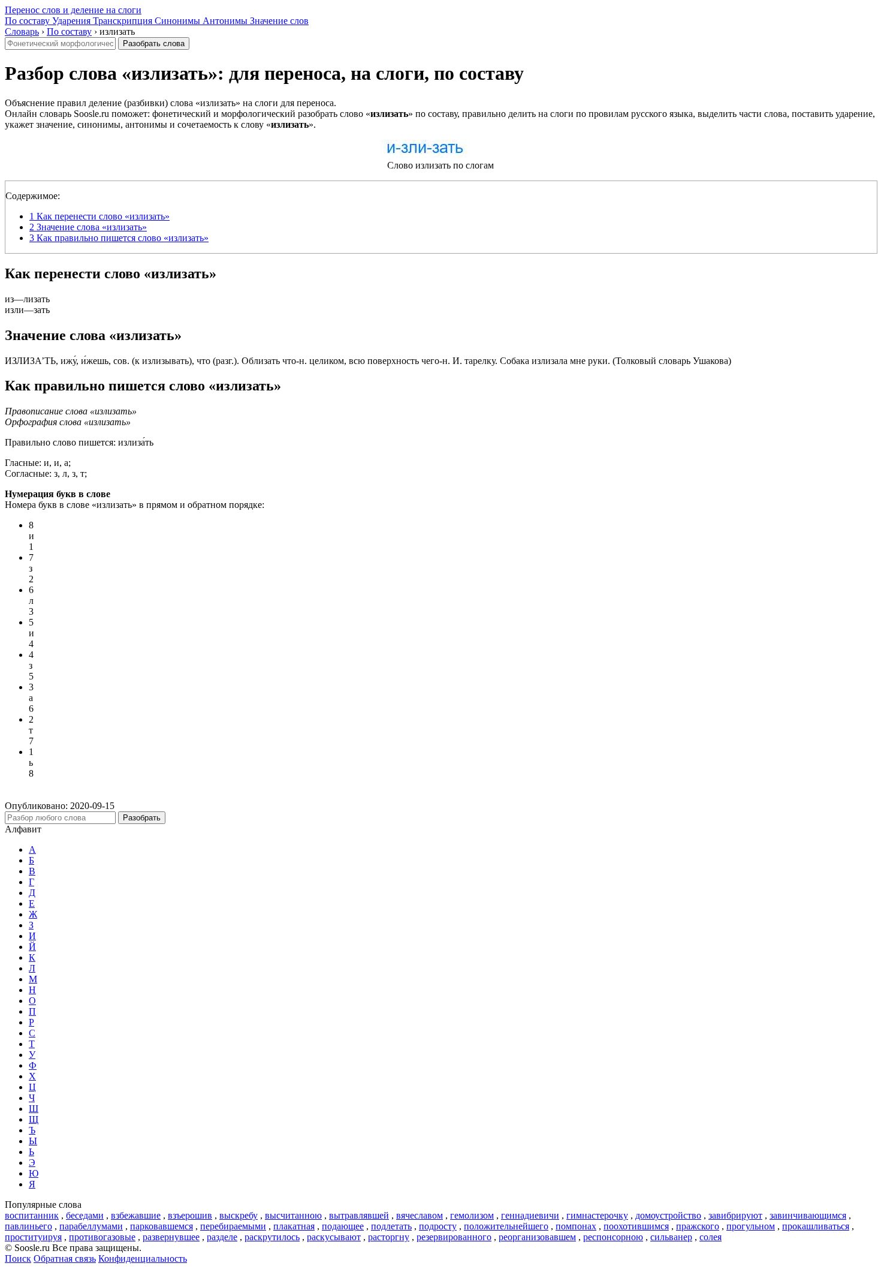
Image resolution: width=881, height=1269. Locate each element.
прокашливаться (815, 1226)
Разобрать (142, 817)
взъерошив (190, 1215)
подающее (343, 1226)
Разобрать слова (154, 43)
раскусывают (334, 1237)
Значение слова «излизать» (88, 227)
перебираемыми (233, 1226)
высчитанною (293, 1215)
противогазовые (102, 1237)
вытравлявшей (359, 1215)
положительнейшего (506, 1226)
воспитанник (32, 1215)
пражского (697, 1226)
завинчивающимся (808, 1215)
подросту (438, 1226)
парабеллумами (91, 1226)
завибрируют (735, 1215)
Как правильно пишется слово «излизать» (119, 238)
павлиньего (28, 1226)
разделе (222, 1237)
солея (710, 1237)
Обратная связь (65, 1258)
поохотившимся (636, 1226)
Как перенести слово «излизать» (99, 216)
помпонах (576, 1226)
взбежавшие (136, 1215)
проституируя (33, 1237)
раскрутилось (272, 1237)
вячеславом (419, 1215)
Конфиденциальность (142, 1258)
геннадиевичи (530, 1215)
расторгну (388, 1237)
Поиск (18, 1258)
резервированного (454, 1237)
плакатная (294, 1226)
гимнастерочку (597, 1215)
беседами (85, 1215)
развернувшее (171, 1237)
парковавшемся (161, 1226)
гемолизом (472, 1215)
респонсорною (613, 1237)
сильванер (671, 1237)
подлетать (391, 1226)
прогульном (750, 1226)
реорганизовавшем (537, 1237)
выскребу (238, 1215)
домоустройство (668, 1215)
